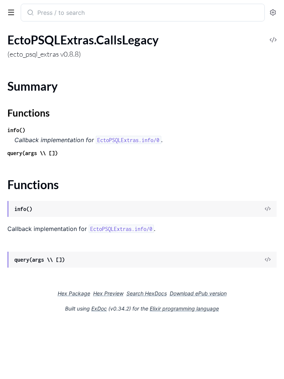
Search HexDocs (146, 293)
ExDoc (99, 308)
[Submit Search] (29, 13)
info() (16, 130)
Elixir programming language (184, 308)
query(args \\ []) (32, 153)
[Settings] (273, 13)
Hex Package (74, 293)
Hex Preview (108, 293)
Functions (28, 112)
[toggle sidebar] (9, 12)
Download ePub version (198, 293)
